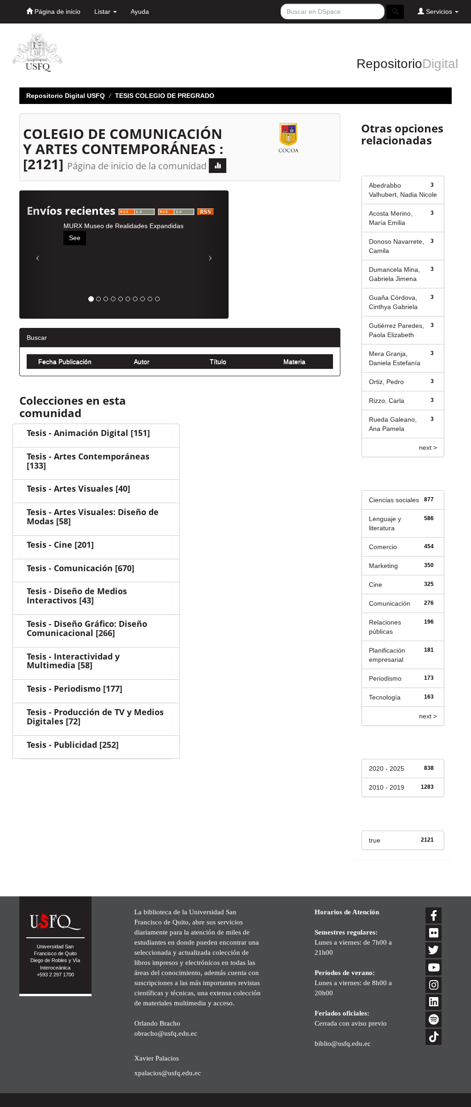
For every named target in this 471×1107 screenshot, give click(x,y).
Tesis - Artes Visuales (70, 488)
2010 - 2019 (386, 787)
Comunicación (389, 603)
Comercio (383, 547)
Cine (375, 584)
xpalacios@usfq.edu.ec (167, 1073)
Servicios (439, 11)
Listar (103, 11)
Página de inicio (56, 11)
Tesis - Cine (49, 544)
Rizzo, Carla (386, 400)
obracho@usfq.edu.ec (165, 1033)
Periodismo (385, 678)
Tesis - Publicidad (62, 744)
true (374, 840)
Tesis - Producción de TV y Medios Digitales (95, 716)
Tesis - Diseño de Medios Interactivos (77, 595)
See (74, 237)
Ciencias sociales (394, 500)
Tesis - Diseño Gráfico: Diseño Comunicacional (87, 628)
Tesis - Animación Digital (77, 432)
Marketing (383, 565)
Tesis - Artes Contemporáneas (88, 456)
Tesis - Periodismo (64, 688)
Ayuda (140, 11)
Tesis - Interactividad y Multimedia (73, 661)
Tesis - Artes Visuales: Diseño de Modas (93, 516)
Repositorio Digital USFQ (65, 95)
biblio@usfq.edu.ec (343, 1043)
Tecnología (385, 697)
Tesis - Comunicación (70, 568)
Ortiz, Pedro (386, 381)
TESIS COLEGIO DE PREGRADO (164, 95)
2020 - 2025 (386, 768)
